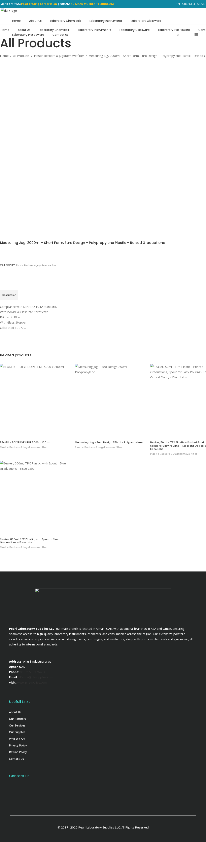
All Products (21, 56)
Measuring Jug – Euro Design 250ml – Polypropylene (109, 442)
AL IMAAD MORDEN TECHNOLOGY (92, 4)
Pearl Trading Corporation (39, 4)
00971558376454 (32, 672)
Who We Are (17, 739)
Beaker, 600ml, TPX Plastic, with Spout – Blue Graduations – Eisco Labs (29, 540)
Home (4, 56)
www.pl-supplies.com (32, 682)
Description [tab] (9, 295)
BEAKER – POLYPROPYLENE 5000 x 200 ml (25, 442)
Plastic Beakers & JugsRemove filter (59, 56)
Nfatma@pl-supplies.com (36, 677)
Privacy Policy (18, 745)
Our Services (17, 725)
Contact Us (16, 759)
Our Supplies (17, 732)
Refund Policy (18, 752)
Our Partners (17, 719)
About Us (15, 712)
